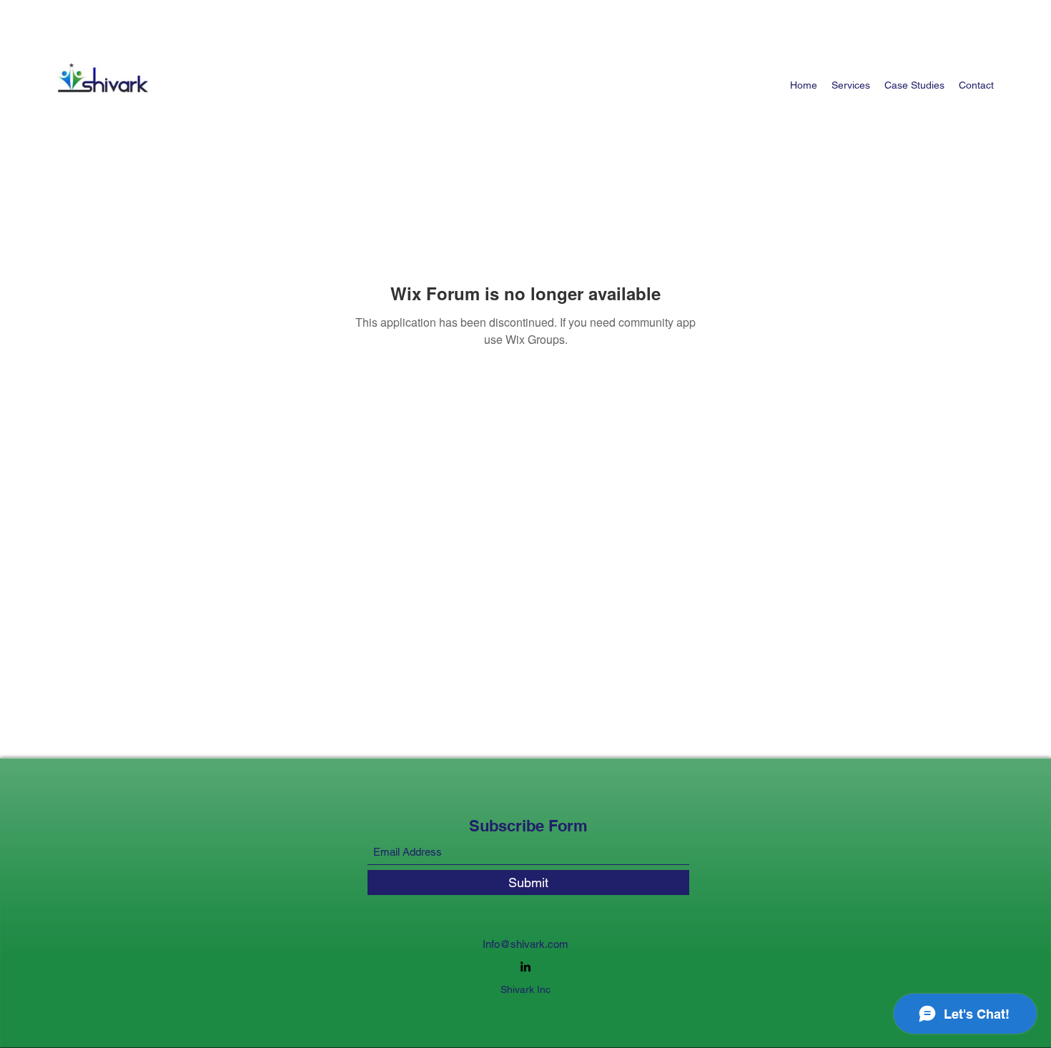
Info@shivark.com (525, 944)
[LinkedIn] (525, 966)
